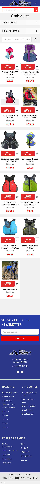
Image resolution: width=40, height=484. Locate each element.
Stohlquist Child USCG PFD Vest (10, 73)
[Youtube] (22, 372)
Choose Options (7, 67)
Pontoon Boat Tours (9, 392)
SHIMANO (24, 448)
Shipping (5, 415)
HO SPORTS (25, 452)
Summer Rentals (8, 396)
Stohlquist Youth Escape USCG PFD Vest (30, 203)
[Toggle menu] (3, 3)
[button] (35, 39)
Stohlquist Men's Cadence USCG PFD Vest (10, 203)
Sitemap (5, 427)
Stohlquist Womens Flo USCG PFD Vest (30, 73)
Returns (5, 419)
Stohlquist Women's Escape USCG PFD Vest (10, 247)
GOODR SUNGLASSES (10, 451)
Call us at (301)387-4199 (20, 366)
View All (24, 460)
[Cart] (36, 2)
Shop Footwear (27, 414)
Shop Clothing (27, 410)
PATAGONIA (6, 463)
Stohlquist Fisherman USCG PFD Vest (30, 116)
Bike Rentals (6, 400)
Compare (17, 67)
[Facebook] (18, 372)
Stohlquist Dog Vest (10, 289)
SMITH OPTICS (26, 456)
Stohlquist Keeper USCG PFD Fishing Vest (10, 160)
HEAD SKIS (6, 455)
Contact (5, 423)
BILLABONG (6, 459)
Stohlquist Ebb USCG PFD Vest (10, 116)
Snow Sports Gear (28, 406)
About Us (5, 411)
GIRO (22, 444)
